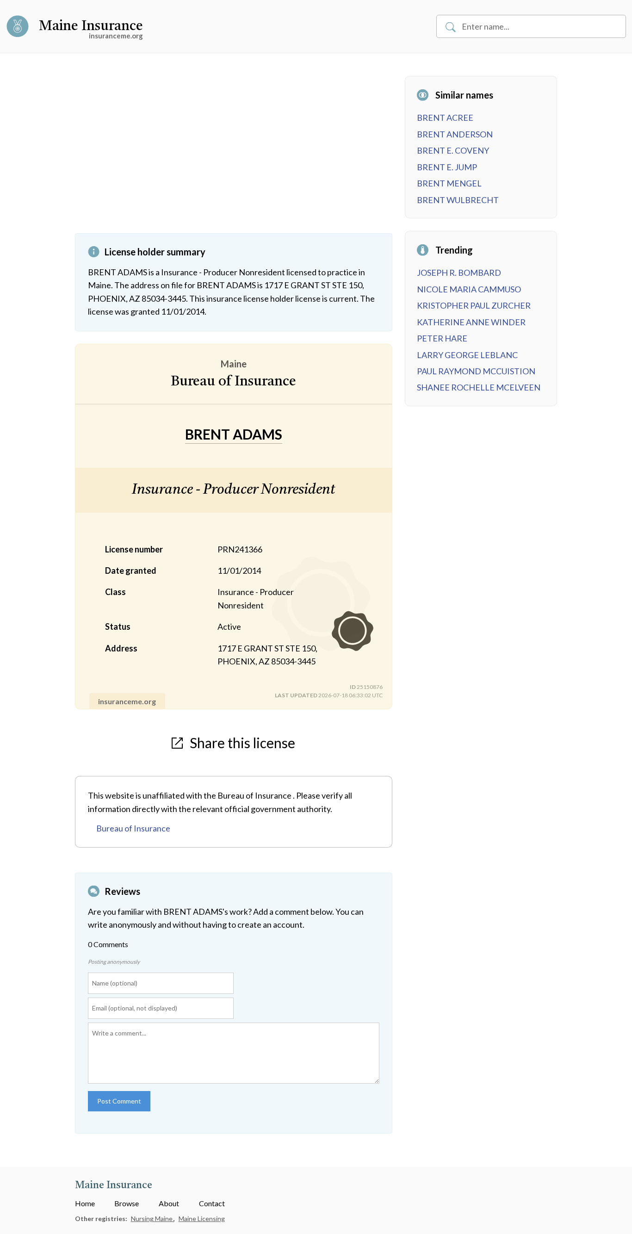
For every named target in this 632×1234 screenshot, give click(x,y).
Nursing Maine (152, 1218)
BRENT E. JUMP (447, 167)
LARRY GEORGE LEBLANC (467, 355)
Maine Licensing (202, 1218)
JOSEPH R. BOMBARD (459, 272)
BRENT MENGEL (449, 183)
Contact (212, 1203)
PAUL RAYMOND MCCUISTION (476, 371)
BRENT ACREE (445, 117)
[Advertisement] (233, 154)
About (169, 1203)
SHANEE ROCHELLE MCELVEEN (478, 387)
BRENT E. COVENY (453, 150)
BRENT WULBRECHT (458, 200)
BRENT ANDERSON (455, 134)
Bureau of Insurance (133, 828)
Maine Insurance (91, 26)
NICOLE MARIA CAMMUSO (469, 289)
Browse (126, 1203)
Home (85, 1203)
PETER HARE (442, 338)
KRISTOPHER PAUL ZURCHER (474, 305)
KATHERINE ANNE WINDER (471, 322)
